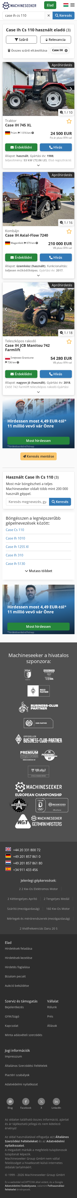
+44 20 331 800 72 (26, 850)
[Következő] (70, 89)
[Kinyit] (38, 165)
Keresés (65, 15)
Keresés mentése (40, 456)
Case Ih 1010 (15, 538)
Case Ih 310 (14, 555)
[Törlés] (49, 15)
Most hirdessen (38, 440)
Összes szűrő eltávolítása (28, 50)
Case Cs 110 (15, 530)
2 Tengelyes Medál (56, 899)
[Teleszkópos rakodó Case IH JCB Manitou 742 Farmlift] (38, 309)
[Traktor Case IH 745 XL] (38, 89)
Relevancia (57, 39)
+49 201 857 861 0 (26, 856)
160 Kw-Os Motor (58, 909)
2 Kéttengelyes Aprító (22, 899)
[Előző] (6, 89)
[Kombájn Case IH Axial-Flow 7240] (38, 199)
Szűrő (23, 39)
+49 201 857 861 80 (27, 863)
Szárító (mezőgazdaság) (23, 909)
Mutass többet (40, 571)
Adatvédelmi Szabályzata (20, 1185)
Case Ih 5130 (15, 563)
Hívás (57, 147)
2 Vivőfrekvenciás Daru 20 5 (38, 928)
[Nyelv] (65, 5)
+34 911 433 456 (25, 870)
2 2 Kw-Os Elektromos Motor (38, 889)
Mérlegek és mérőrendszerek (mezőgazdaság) (38, 919)
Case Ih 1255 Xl (17, 546)
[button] (72, 5)
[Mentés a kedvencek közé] (69, 121)
